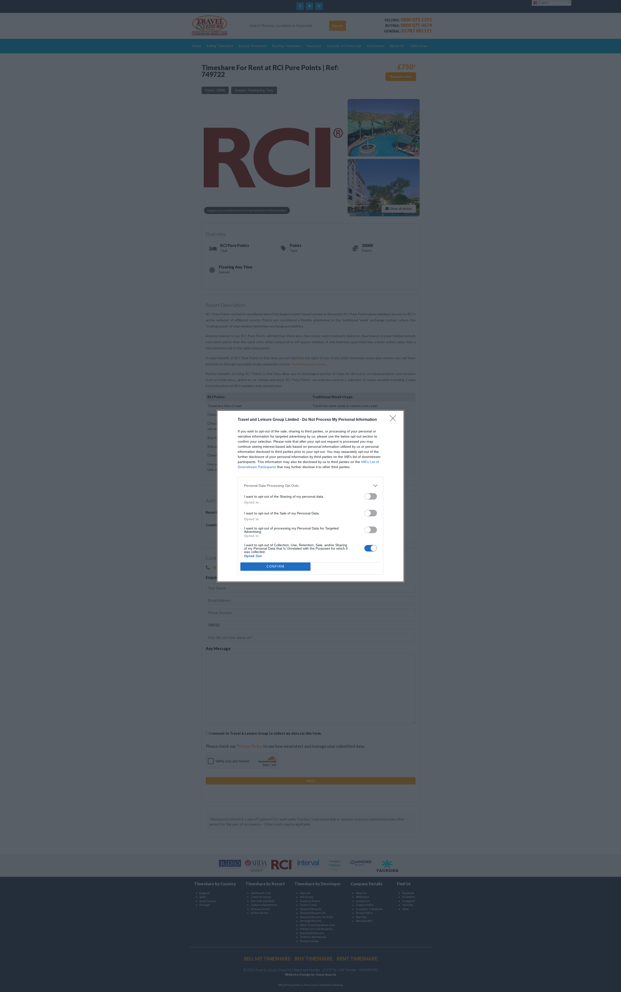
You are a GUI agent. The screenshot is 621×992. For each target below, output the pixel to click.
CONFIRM (276, 566)
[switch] (370, 496)
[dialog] (310, 496)
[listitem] (310, 485)
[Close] (394, 419)
